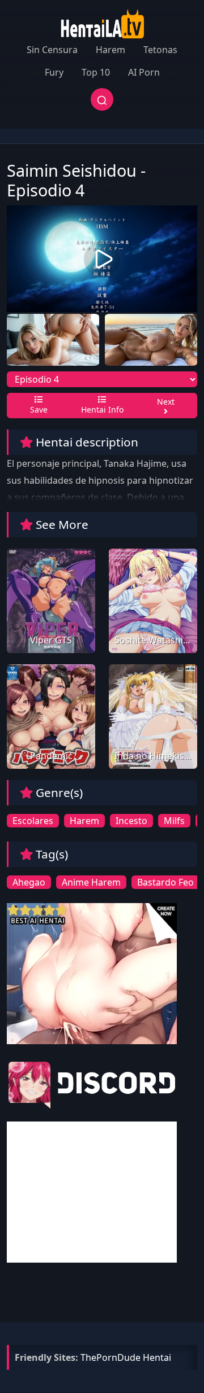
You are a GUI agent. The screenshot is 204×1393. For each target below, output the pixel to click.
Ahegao (28, 882)
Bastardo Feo (165, 882)
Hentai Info (102, 409)
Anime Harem (91, 882)
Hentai (157, 1357)
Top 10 (96, 72)
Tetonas (160, 49)
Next (166, 401)
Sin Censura (52, 49)
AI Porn (144, 72)
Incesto (131, 820)
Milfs (174, 820)
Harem (110, 49)
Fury (54, 72)
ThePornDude (110, 1357)
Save (39, 409)
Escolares (32, 820)
